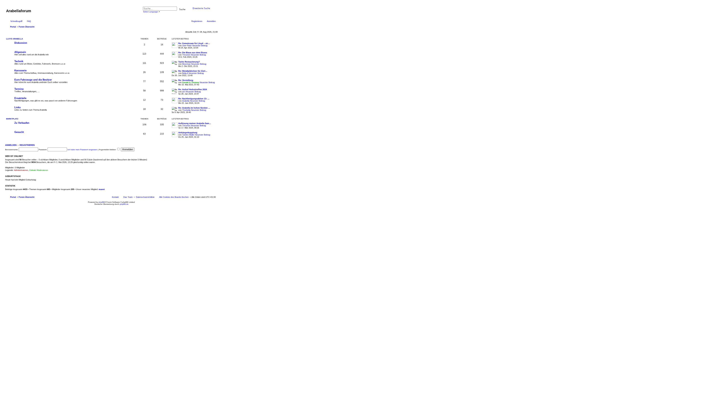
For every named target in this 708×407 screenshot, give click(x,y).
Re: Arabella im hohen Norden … (194, 108)
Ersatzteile (20, 98)
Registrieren (27, 145)
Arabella (185, 101)
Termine (19, 89)
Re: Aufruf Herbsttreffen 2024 (192, 89)
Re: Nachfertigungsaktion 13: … (193, 99)
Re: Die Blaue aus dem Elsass (192, 52)
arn (183, 92)
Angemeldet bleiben (108, 150)
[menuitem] (145, 197)
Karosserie (20, 70)
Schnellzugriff (16, 21)
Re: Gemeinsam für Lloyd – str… (194, 43)
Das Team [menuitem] (128, 197)
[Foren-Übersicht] (8, 7)
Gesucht (19, 132)
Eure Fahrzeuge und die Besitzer (33, 79)
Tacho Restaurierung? (189, 62)
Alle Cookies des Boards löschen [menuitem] (174, 197)
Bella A (185, 73)
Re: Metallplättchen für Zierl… (192, 71)
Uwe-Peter (187, 45)
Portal (13, 27)
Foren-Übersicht (26, 197)
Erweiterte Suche (201, 8)
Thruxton (186, 55)
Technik (18, 61)
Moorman (186, 64)
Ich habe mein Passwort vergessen (82, 150)
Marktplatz (12, 119)
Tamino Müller (188, 135)
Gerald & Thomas (190, 82)
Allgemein (20, 52)
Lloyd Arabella (14, 39)
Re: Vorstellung (185, 80)
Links (17, 107)
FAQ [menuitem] (29, 21)
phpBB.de (124, 204)
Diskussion (20, 42)
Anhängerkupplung (187, 132)
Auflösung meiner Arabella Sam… (194, 123)
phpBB (102, 202)
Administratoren (21, 170)
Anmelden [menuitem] (211, 21)
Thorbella (186, 110)
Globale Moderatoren (38, 170)
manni (102, 189)
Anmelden (11, 145)
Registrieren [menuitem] (196, 21)
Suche (182, 9)
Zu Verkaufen (21, 122)
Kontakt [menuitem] (115, 197)
